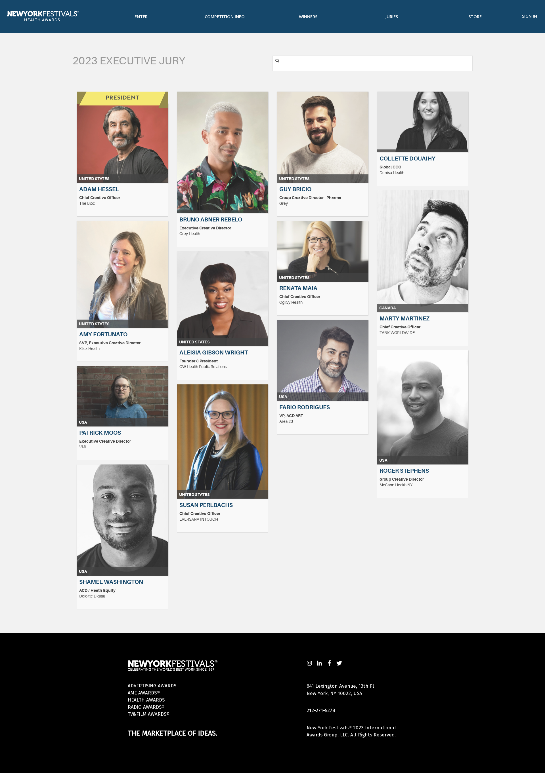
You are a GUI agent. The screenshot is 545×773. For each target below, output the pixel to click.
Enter (141, 16)
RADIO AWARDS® (146, 707)
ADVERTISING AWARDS (152, 686)
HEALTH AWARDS (146, 700)
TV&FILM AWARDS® (148, 714)
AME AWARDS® (144, 693)
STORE (475, 16)
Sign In (529, 16)
